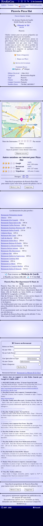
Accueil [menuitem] (36, 507)
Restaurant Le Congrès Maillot (12, 266)
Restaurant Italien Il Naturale (11, 269)
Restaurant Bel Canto (8, 235)
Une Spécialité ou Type (10, 358)
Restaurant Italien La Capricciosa (13, 256)
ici (25, 504)
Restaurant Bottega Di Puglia (11, 243)
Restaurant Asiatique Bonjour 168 (13, 228)
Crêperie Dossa (6, 233)
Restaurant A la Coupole (9, 220)
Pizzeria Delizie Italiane (9, 248)
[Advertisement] (21, 94)
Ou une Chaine (7, 361)
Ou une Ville (6, 350)
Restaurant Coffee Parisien (10, 225)
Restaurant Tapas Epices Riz (11, 223)
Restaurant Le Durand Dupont (11, 246)
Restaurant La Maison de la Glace (29, 373)
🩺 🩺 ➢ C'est (21, 275)
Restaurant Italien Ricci (9, 241)
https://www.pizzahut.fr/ (7, 398)
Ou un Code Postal (8, 353)
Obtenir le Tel (23, 26)
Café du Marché (6, 238)
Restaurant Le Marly (8, 264)
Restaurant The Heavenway (10, 251)
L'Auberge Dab (6, 253)
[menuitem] (36, 1)
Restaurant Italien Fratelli (10, 230)
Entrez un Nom (7, 346)
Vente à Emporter (8, 364)
